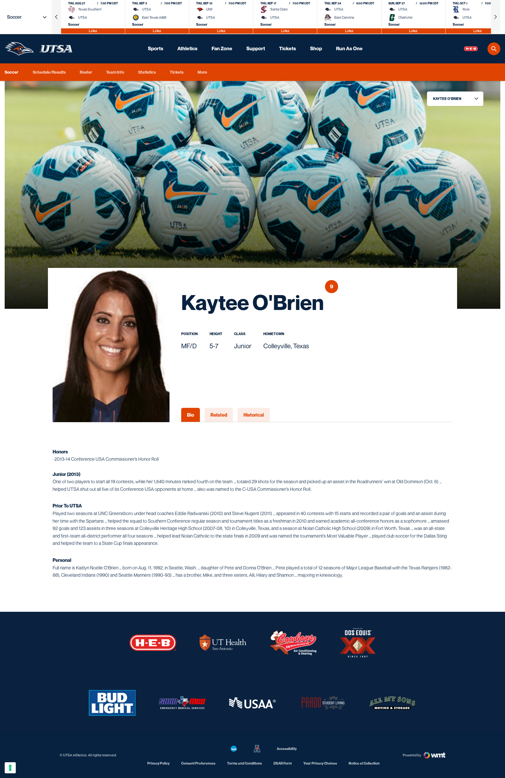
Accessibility (287, 748)
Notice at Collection (364, 763)
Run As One (349, 48)
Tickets (287, 48)
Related (218, 415)
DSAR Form (283, 763)
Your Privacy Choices (320, 763)
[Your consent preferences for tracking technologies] (10, 767)
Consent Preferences (198, 763)
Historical (253, 415)
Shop (316, 48)
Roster (86, 72)
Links (93, 31)
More (202, 72)
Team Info (115, 72)
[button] (56, 17)
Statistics (147, 72)
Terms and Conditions (244, 763)
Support (255, 48)
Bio (190, 415)
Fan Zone (222, 48)
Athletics (187, 48)
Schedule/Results (49, 72)
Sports (155, 48)
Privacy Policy (158, 763)
